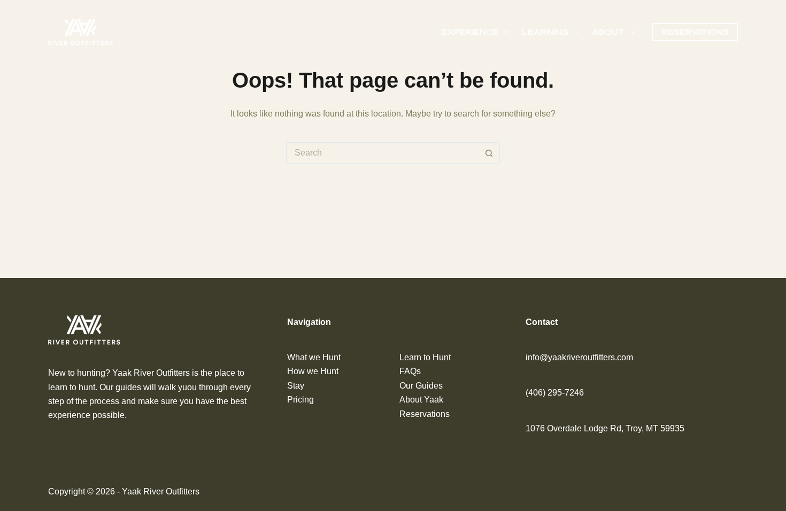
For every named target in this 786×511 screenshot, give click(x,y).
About (608, 31)
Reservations (695, 31)
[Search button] (489, 153)
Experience (469, 31)
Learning (545, 31)
